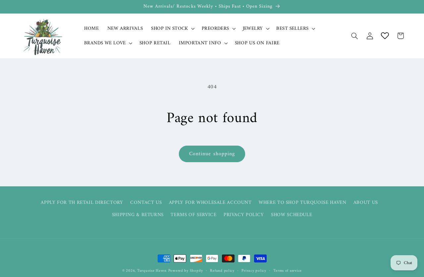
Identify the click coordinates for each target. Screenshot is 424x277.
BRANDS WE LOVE (105, 43)
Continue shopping (212, 154)
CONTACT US (146, 202)
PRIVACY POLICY (244, 214)
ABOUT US (365, 202)
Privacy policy (253, 271)
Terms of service (287, 271)
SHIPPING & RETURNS (138, 214)
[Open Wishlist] (385, 35)
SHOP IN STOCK (169, 28)
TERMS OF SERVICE (193, 214)
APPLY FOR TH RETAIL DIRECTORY (82, 203)
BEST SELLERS (292, 28)
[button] (172, 28)
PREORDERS (215, 28)
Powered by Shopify (185, 270)
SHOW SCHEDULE (291, 214)
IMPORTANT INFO (200, 43)
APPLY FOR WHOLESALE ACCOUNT (210, 202)
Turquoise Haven (152, 270)
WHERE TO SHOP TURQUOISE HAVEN (302, 202)
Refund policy (222, 271)
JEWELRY (253, 28)
